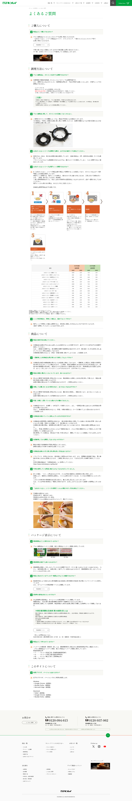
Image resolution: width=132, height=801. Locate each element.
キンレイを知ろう (50, 747)
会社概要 (25, 771)
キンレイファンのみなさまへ (64, 3)
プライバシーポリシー (51, 774)
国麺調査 (70, 774)
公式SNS (97, 3)
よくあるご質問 (29, 722)
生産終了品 (25, 754)
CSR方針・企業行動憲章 (28, 776)
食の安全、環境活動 (27, 778)
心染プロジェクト (27, 781)
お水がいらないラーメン (28, 756)
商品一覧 (50, 3)
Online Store (122, 3)
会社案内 (88, 3)
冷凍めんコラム (71, 771)
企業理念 (25, 769)
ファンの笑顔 (49, 751)
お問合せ (106, 3)
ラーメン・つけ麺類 (27, 749)
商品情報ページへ (40, 44)
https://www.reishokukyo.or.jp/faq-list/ (45, 464)
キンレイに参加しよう (51, 749)
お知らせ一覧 (78, 3)
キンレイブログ (71, 769)
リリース (72, 749)
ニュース (72, 747)
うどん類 (25, 747)
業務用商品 (25, 751)
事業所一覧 (25, 774)
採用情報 (48, 769)
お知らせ (72, 751)
